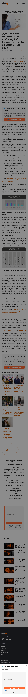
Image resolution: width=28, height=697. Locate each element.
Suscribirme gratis (14, 688)
